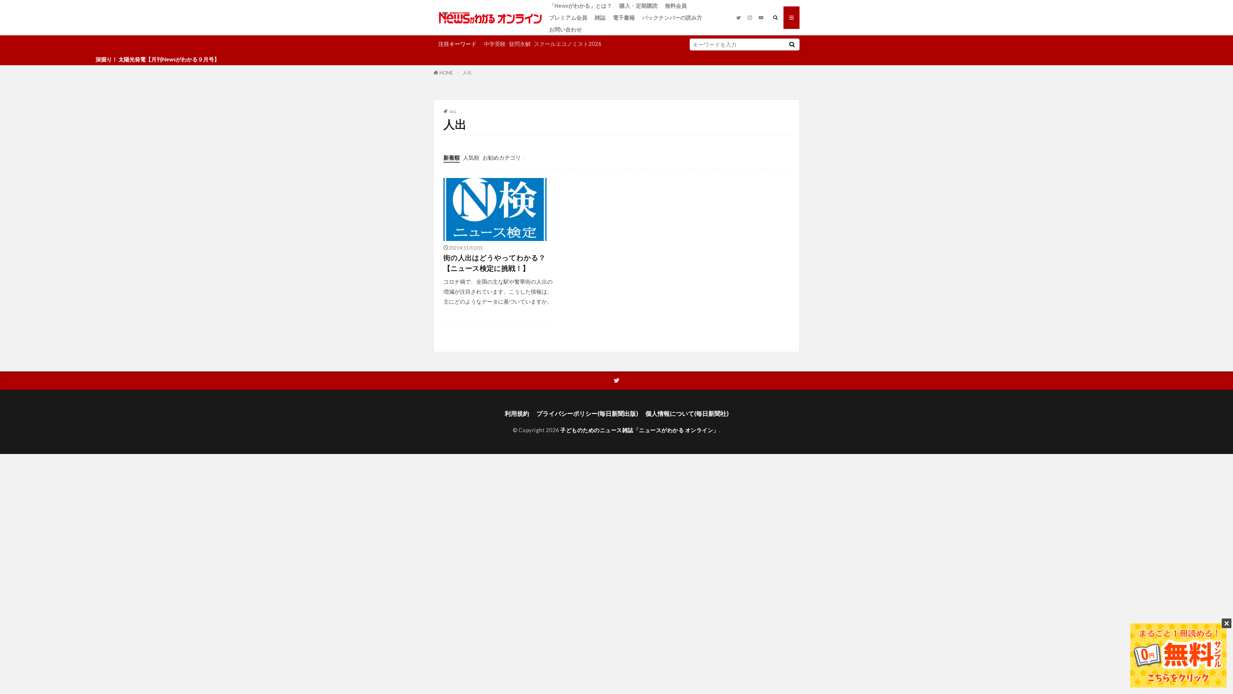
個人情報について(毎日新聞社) (687, 413)
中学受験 (495, 43)
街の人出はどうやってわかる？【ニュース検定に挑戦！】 (494, 263)
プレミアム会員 (568, 17)
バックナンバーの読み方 (672, 17)
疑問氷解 (520, 43)
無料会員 (676, 5)
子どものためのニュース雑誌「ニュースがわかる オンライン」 (639, 430)
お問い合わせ (565, 29)
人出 (467, 72)
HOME (446, 72)
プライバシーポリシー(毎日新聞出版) (587, 413)
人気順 (471, 157)
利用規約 (517, 413)
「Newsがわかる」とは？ (580, 5)
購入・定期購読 (638, 5)
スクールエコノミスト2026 (567, 43)
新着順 (451, 157)
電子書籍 (624, 17)
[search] (792, 44)
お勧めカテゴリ (502, 157)
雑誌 (600, 17)
